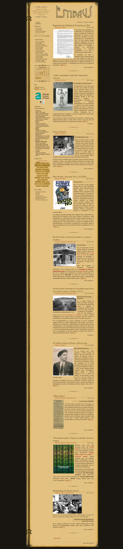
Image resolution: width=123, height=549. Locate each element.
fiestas (43, 182)
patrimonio (47, 184)
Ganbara (37, 50)
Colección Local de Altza (85, 253)
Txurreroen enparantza (41, 200)
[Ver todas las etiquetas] (42, 160)
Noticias (37, 58)
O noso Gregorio (59, 131)
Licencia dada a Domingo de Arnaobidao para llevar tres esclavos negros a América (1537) (73, 289)
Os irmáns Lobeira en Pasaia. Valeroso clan (70, 343)
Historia (46, 165)
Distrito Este (38, 30)
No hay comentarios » (89, 67)
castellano (38, 23)
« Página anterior (57, 538)
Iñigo (37, 129)
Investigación (38, 51)
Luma (37, 151)
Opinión (37, 52)
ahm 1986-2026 (39, 62)
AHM (38, 163)
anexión (46, 167)
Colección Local (71, 242)
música (36, 184)
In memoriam (38, 44)
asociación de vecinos (40, 171)
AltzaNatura (38, 60)
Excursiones (70, 493)
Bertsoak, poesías (60, 443)
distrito (47, 171)
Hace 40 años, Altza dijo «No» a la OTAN (69, 176)
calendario (45, 175)
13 (42, 72)
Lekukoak (38, 56)
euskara (37, 22)
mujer (42, 177)
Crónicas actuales (40, 55)
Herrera (38, 165)
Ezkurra (38, 111)
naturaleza (41, 184)
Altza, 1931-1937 (39, 32)
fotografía (38, 170)
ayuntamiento (45, 186)
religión (39, 180)
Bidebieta (43, 163)
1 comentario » (90, 123)
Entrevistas (38, 47)
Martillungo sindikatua (41, 197)
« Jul (37, 78)
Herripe (37, 194)
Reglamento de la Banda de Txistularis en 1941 (71, 25)
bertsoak (42, 173)
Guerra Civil (44, 180)
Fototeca (37, 48)
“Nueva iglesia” (59, 395)
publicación (45, 170)
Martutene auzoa (39, 198)
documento (39, 175)
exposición (47, 177)
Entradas (41, 87)
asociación (37, 178)
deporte (47, 182)
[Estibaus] (74, 20)
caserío (38, 173)
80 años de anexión (40, 31)
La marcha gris (39, 196)
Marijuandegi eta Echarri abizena (66, 490)
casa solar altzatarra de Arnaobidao (71, 315)
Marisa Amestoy (41, 141)
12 (40, 72)
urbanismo (38, 182)
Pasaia (38, 167)
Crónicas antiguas (60, 27)
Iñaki (37, 122)
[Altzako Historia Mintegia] (42, 100)
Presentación (38, 28)
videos (46, 173)
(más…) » (63, 65)
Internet (37, 43)
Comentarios (42, 89)
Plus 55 (42, 167)
